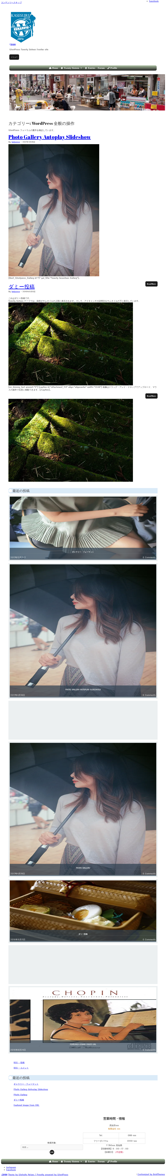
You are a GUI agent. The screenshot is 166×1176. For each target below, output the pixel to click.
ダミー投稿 (21, 286)
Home (55, 68)
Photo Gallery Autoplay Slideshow (49, 136)
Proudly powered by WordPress (52, 1174)
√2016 (12, 44)
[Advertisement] (83, 720)
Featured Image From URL (83, 1044)
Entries (91, 68)
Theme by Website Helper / (22, 1174)
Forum (101, 68)
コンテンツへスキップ (11, 2)
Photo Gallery (83, 868)
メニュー (14, 57)
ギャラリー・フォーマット (83, 552)
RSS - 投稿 (19, 1062)
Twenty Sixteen (71, 68)
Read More (151, 284)
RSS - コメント (21, 1068)
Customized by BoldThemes (151, 1174)
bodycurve (16, 142)
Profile (113, 68)
